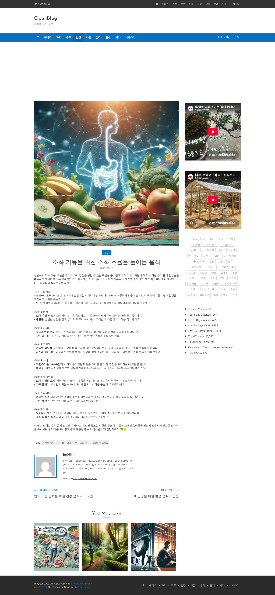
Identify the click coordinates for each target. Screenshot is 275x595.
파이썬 (191, 294)
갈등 (212, 239)
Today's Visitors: (198, 309)
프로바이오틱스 (100, 442)
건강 (191, 4)
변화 (221, 250)
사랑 (205, 255)
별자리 (231, 250)
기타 (224, 4)
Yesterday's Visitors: (200, 314)
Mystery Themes (82, 586)
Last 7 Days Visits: (199, 320)
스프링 (191, 272)
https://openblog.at (85, 478)
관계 (230, 239)
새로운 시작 (198, 261)
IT (157, 4)
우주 (183, 4)
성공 (211, 261)
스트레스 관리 (227, 266)
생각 (208, 4)
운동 (212, 278)
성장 (221, 261)
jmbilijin (69, 454)
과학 (175, 4)
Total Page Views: (199, 341)
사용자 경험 (230, 255)
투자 (232, 289)
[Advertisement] (137, 68)
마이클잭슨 (227, 244)
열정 (235, 272)
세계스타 (234, 4)
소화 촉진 (84, 442)
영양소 (192, 278)
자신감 (204, 283)
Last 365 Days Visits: (200, 331)
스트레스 (210, 266)
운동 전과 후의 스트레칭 (153, 562)
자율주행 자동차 (221, 283)
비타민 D (193, 255)
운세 (216, 4)
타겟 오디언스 (209, 289)
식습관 (203, 272)
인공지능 (191, 283)
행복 (225, 294)
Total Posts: (195, 352)
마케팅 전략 (208, 250)
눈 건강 (196, 244)
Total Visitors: (196, 336)
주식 (236, 283)
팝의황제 (204, 294)
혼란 (235, 294)
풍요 (216, 294)
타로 (223, 289)
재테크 (165, 4)
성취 (230, 261)
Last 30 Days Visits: (200, 325)
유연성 (232, 278)
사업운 (216, 255)
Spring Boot (198, 239)
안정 (214, 272)
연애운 (224, 272)
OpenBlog (45, 18)
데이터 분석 (211, 244)
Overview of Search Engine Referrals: (210, 347)
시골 (199, 4)
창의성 (193, 289)
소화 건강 (72, 442)
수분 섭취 (196, 266)
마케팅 (193, 250)
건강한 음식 (48, 442)
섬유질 (60, 442)
